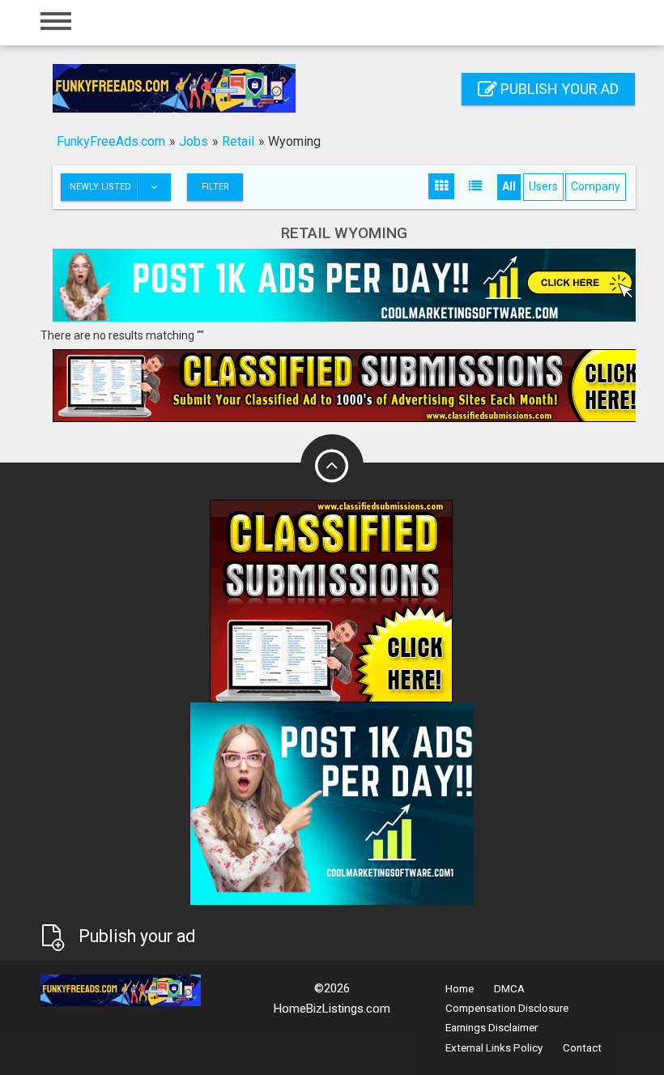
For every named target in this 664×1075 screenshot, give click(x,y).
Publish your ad (558, 88)
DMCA (509, 989)
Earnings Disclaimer (491, 1028)
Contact (582, 1048)
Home (459, 989)
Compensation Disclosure (506, 1008)
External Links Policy (494, 1048)
